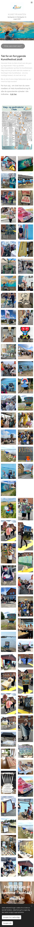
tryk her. (13, 94)
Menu (32, 2)
